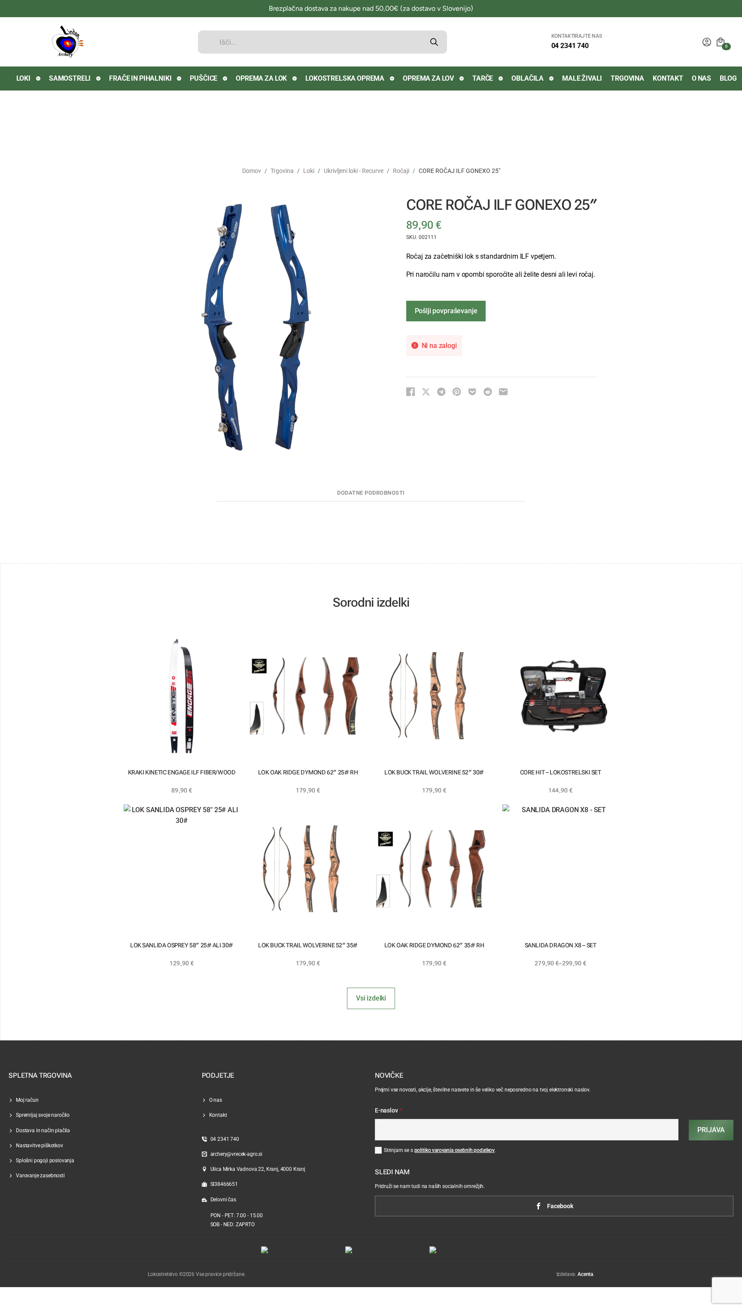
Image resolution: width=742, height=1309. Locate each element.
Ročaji (401, 170)
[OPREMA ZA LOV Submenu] (462, 79)
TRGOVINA (627, 78)
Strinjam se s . (440, 1150)
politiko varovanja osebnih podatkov (454, 1150)
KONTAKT (668, 78)
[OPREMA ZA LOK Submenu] (295, 79)
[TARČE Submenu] (501, 79)
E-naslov (388, 1111)
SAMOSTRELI (70, 78)
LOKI (23, 78)
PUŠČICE (203, 78)
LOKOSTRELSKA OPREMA (344, 78)
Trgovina (282, 170)
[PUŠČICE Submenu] (225, 79)
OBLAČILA (527, 78)
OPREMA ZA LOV (428, 78)
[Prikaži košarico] (720, 42)
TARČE (482, 78)
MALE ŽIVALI (582, 78)
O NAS (701, 78)
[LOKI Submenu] (39, 79)
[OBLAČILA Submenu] (552, 79)
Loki (308, 170)
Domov (251, 170)
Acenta (585, 1274)
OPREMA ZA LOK (261, 78)
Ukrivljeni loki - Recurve (353, 170)
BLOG (728, 78)
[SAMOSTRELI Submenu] (99, 79)
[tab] (371, 493)
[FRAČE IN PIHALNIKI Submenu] (179, 79)
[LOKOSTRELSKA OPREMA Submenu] (392, 79)
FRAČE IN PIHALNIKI (140, 78)
